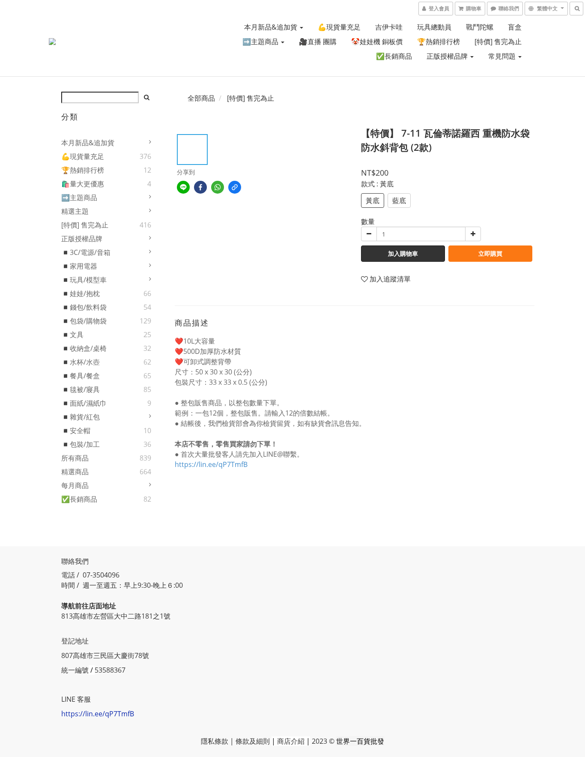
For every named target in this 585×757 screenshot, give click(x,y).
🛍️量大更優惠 (82, 184)
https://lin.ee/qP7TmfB (211, 464)
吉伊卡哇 (389, 27)
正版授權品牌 (448, 56)
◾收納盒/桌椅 (84, 348)
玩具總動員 (434, 27)
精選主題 (75, 211)
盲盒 (515, 27)
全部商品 (201, 98)
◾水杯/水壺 (80, 362)
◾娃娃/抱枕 (80, 293)
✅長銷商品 (394, 56)
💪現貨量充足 (339, 27)
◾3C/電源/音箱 (85, 252)
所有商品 (75, 458)
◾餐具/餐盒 (80, 375)
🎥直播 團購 (318, 41)
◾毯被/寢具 (80, 389)
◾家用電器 (79, 266)
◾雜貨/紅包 (80, 417)
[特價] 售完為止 (498, 41)
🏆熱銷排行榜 (438, 41)
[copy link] (234, 187)
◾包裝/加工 (80, 444)
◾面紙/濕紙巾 (84, 403)
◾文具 (72, 334)
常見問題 (502, 56)
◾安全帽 (75, 430)
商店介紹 (290, 741)
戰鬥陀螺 (479, 27)
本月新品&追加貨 (271, 27)
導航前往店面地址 (88, 605)
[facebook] (200, 187)
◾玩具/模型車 (84, 279)
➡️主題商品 (261, 41)
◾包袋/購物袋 (84, 321)
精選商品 (75, 471)
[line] (183, 187)
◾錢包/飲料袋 (84, 307)
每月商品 (75, 485)
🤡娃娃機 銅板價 (377, 41)
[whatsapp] (217, 187)
